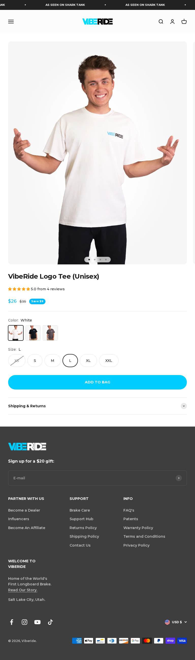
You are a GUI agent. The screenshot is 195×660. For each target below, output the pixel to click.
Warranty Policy (138, 528)
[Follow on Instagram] (24, 622)
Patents (130, 519)
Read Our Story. (22, 590)
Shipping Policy (84, 536)
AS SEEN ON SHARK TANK (59, 5)
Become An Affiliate (26, 528)
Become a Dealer (24, 510)
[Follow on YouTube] (37, 622)
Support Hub (81, 519)
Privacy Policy (136, 545)
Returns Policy (83, 528)
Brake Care (80, 510)
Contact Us (80, 545)
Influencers (18, 519)
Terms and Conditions (144, 536)
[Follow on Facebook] (11, 622)
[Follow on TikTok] (50, 622)
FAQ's (128, 510)
